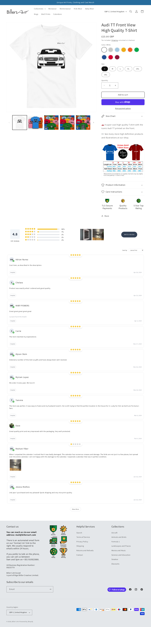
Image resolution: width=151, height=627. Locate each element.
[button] (39, 8)
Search (79, 532)
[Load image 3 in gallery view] (51, 122)
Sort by (124, 250)
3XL (105, 74)
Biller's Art (15, 621)
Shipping (114, 40)
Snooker (114, 559)
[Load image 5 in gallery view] (83, 122)
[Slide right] (93, 122)
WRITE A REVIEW (129, 234)
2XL (137, 69)
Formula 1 (115, 541)
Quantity (104, 80)
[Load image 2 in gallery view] (35, 122)
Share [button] (106, 216)
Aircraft (114, 532)
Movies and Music (118, 550)
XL (128, 69)
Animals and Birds (118, 537)
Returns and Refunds (85, 550)
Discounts (115, 564)
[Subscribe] (50, 589)
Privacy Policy (82, 541)
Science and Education (120, 555)
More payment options (123, 108)
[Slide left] (9, 122)
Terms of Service (83, 537)
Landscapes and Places (121, 546)
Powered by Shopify (26, 621)
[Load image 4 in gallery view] (67, 122)
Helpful (12, 272)
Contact (79, 555)
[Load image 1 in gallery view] (19, 122)
